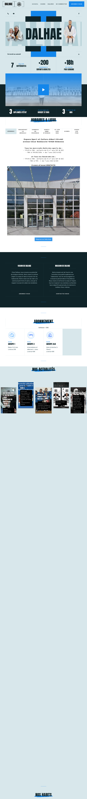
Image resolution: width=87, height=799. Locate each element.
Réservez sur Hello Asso (43, 239)
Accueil (35, 4)
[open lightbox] (43, 89)
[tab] (10, 131)
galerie (51, 4)
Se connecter (61, 4)
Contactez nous (62, 293)
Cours (42, 4)
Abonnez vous (76, 4)
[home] (19, 4)
